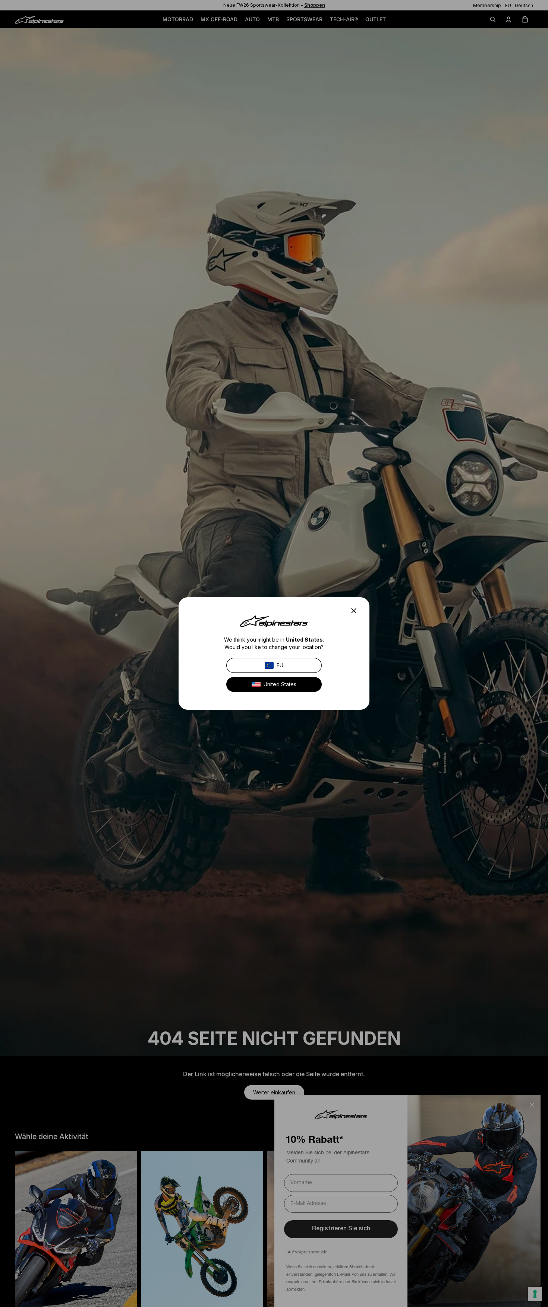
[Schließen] (356, 610)
